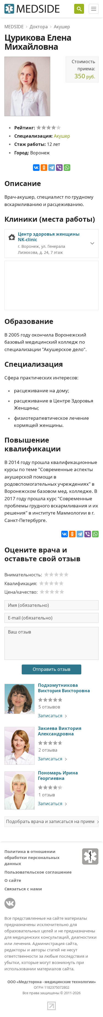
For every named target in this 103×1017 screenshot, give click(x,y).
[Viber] (59, 167)
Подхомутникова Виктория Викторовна (64, 688)
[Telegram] (51, 167)
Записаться (50, 716)
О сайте (12, 880)
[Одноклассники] (44, 167)
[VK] (9, 903)
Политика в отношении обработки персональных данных (32, 857)
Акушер (62, 136)
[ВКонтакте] (36, 167)
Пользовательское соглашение (38, 872)
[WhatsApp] (67, 167)
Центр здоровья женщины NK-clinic (49, 237)
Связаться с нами (23, 888)
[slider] (48, 127)
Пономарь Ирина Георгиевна (58, 775)
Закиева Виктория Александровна (59, 731)
